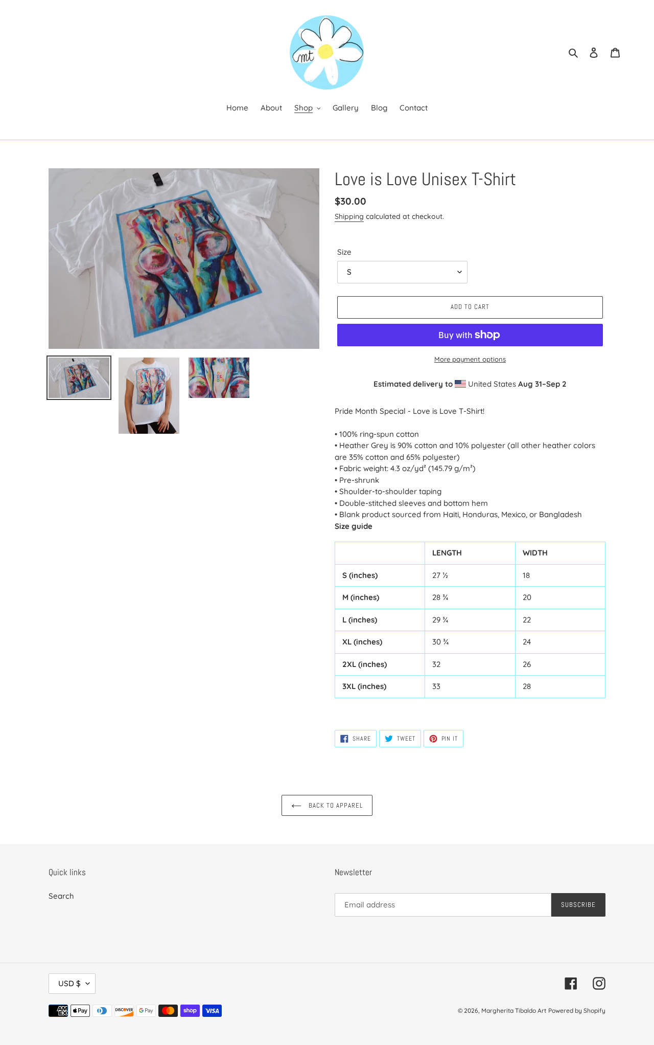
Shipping (349, 216)
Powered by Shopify (576, 1010)
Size (344, 252)
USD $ (69, 983)
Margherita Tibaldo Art (513, 1010)
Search (61, 896)
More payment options (470, 359)
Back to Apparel (335, 805)
